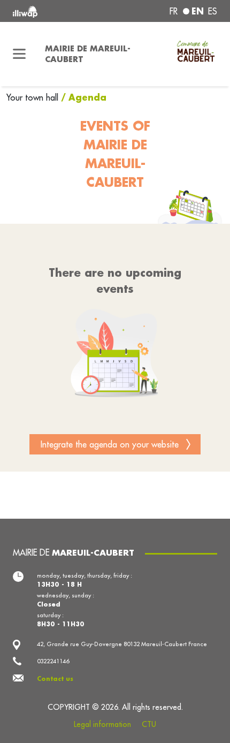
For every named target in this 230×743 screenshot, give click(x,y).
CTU (149, 724)
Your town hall (33, 97)
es (212, 11)
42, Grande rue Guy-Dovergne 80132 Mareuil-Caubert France (122, 644)
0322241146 (53, 661)
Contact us (55, 678)
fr (174, 11)
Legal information (102, 724)
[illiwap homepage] (51, 11)
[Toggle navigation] (19, 54)
